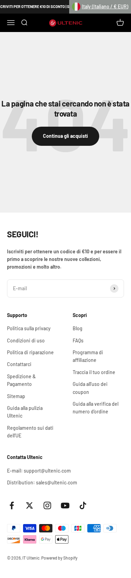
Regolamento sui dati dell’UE (30, 431)
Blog (77, 328)
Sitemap (16, 396)
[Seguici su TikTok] (83, 505)
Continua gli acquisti (65, 136)
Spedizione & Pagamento (21, 380)
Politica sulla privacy (29, 328)
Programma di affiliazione (88, 356)
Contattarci (19, 364)
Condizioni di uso (26, 340)
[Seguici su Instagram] (47, 505)
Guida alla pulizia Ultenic (25, 412)
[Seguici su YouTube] (65, 505)
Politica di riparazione (30, 352)
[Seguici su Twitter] (29, 505)
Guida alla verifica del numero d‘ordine (95, 407)
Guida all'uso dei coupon (90, 388)
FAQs (78, 340)
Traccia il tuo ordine (94, 372)
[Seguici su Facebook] (11, 505)
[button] (100, 7)
